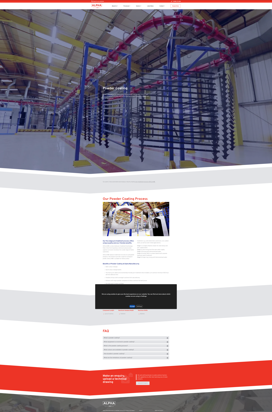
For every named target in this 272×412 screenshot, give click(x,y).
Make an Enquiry (159, 410)
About (140, 410)
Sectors (138, 6)
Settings (139, 306)
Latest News (150, 6)
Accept (132, 306)
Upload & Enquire (143, 383)
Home (104, 81)
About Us (114, 6)
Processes (126, 6)
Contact (161, 6)
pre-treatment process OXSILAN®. (145, 182)
